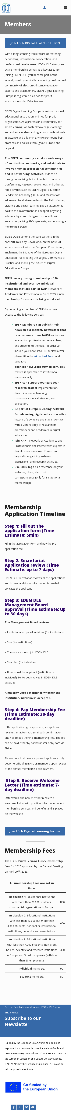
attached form (44, 356)
